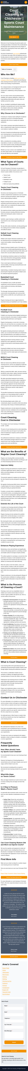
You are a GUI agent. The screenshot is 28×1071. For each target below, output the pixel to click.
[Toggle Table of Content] (14, 69)
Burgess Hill (5, 989)
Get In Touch (14, 722)
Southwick (4, 983)
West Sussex (5, 974)
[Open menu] (25, 2)
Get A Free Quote (14, 956)
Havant (19, 873)
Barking (23, 873)
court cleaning (16, 53)
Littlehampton (5, 972)
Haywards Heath (6, 992)
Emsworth (10, 873)
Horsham (4, 985)
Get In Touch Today (14, 64)
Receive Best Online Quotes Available (14, 305)
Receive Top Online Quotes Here (14, 447)
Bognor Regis (4, 873)
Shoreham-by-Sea (6, 981)
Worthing (4, 976)
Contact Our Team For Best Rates (14, 157)
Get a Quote (13, 37)
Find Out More (14, 657)
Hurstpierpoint (5, 987)
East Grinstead (6, 994)
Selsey (15, 873)
